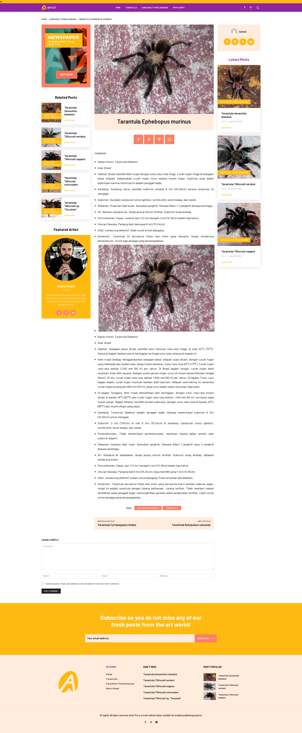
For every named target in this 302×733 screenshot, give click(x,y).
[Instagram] (251, 7)
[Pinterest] (159, 139)
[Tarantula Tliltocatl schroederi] (51, 183)
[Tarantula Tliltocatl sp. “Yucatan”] (51, 208)
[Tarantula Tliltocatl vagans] (51, 160)
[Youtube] (73, 312)
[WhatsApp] (169, 139)
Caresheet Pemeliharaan (62, 19)
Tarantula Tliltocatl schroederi (71, 181)
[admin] (235, 31)
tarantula (172, 508)
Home (44, 19)
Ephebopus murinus (148, 508)
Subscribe (203, 638)
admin (242, 31)
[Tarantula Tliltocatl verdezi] (51, 137)
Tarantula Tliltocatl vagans (74, 157)
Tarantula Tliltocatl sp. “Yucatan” (72, 206)
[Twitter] (66, 312)
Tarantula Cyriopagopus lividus (117, 524)
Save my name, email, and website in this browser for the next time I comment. (82, 583)
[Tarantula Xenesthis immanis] (51, 112)
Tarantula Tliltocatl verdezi (74, 134)
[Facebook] (245, 7)
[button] (257, 7)
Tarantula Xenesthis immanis (70, 111)
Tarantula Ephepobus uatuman (191, 524)
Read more (69, 120)
